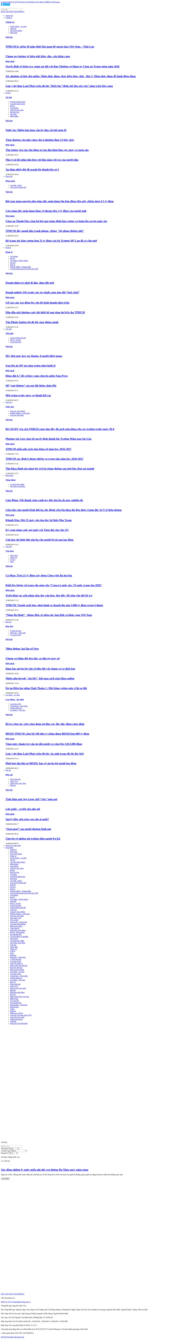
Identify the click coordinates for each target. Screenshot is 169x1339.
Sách (12, 562)
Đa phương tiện (15, 934)
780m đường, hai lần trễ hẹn (22, 648)
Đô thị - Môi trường (17, 932)
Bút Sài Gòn (14, 112)
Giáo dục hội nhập (17, 415)
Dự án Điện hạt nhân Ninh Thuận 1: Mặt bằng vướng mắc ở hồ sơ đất (46, 688)
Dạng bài (4, 1153)
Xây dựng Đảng (16, 31)
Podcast (13, 1011)
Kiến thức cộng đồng (18, 930)
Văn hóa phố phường (18, 924)
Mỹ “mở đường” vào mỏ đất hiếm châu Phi (31, 385)
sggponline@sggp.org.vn (21, 1302)
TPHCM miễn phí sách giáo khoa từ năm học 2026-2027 (38, 449)
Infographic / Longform (18, 1005)
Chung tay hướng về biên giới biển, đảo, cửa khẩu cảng (38, 56)
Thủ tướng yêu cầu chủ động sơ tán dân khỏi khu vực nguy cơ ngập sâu (47, 149)
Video (12, 1009)
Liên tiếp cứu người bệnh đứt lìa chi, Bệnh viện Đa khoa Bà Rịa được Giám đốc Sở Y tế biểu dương (64, 509)
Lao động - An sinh (13, 695)
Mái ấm (13, 785)
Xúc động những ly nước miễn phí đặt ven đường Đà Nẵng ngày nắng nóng (44, 1169)
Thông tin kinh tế (16, 1019)
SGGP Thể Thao (19, 2)
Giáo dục (9, 402)
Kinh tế (8, 248)
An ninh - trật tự (16, 185)
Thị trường (14, 256)
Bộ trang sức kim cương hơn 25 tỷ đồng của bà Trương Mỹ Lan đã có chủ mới (51, 240)
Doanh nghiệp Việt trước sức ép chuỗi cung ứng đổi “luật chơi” (42, 292)
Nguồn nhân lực (16, 708)
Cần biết (13, 1021)
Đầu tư (12, 265)
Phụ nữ (8, 770)
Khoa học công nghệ (13, 846)
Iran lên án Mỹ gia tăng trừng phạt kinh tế (31, 365)
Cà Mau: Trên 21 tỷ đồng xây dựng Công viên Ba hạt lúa (39, 575)
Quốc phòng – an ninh (18, 26)
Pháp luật (9, 176)
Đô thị (12, 106)
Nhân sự (13, 29)
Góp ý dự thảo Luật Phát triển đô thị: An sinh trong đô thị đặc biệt (45, 753)
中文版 (46, 2)
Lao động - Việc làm (17, 710)
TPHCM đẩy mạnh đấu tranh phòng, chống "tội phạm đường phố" (45, 230)
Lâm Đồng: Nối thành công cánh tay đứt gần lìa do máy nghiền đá (44, 500)
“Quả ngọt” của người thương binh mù (28, 828)
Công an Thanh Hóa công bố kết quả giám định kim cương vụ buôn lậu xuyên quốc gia (56, 221)
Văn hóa (9, 547)
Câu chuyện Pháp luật (18, 187)
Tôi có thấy (14, 920)
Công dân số (14, 928)
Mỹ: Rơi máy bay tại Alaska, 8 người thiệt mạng (34, 355)
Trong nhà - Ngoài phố (18, 922)
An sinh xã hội (15, 704)
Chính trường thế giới (18, 338)
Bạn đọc (9, 622)
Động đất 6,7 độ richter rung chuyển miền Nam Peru (37, 375)
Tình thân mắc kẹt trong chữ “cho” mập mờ (31, 799)
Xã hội (8, 93)
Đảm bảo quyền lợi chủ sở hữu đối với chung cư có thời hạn (40, 668)
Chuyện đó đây (15, 342)
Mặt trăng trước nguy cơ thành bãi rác (28, 395)
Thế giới (9, 329)
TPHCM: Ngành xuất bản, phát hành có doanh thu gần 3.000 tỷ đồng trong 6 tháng (54, 605)
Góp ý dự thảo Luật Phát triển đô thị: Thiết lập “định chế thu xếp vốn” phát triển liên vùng (59, 85)
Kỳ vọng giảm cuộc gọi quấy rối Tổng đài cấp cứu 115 (37, 529)
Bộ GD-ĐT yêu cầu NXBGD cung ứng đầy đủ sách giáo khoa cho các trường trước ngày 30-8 (60, 429)
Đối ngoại (13, 33)
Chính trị (9, 18)
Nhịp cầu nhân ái (16, 963)
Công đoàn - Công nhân (19, 706)
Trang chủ (9, 16)
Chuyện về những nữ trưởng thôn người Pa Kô (33, 838)
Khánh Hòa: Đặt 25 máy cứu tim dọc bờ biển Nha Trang (39, 520)
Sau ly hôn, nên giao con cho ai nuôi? (27, 819)
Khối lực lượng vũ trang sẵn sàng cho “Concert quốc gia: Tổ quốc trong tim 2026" (54, 585)
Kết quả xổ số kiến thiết (18, 1023)
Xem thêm (9, 848)
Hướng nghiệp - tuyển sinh (20, 413)
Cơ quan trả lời (15, 635)
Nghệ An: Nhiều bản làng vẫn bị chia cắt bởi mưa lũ (36, 130)
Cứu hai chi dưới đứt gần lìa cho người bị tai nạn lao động (39, 539)
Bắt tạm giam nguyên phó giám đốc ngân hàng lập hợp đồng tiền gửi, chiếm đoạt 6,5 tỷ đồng (60, 201)
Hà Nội (13, 994)
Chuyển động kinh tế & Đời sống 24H (24, 269)
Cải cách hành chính (17, 104)
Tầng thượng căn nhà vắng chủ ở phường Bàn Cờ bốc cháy (40, 139)
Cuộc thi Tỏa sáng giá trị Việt (21, 1015)
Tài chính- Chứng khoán (19, 261)
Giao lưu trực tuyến (17, 1017)
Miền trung (14, 999)
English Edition (6, 2)
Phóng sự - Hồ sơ (16, 1013)
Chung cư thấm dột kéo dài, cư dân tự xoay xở (33, 658)
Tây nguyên (14, 1001)
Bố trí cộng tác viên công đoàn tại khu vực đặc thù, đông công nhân (45, 723)
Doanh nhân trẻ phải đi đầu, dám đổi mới (30, 282)
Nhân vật (13, 558)
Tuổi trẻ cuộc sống (17, 110)
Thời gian (4, 1149)
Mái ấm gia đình (16, 926)
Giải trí (12, 560)
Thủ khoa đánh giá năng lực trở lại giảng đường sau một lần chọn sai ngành (50, 468)
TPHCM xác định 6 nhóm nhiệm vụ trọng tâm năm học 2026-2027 (44, 458)
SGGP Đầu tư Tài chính (34, 2)
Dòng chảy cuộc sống (18, 783)
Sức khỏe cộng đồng (17, 486)
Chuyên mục (5, 1151)
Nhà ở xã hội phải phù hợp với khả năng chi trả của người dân (42, 159)
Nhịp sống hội (15, 779)
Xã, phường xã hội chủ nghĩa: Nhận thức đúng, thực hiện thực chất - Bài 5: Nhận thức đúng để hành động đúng (71, 76)
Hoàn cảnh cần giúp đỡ (18, 966)
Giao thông (14, 108)
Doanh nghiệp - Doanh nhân (20, 267)
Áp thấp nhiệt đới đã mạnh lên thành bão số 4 (32, 169)
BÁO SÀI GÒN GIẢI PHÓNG (12, 12)
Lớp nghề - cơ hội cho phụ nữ (23, 808)
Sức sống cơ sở (15, 918)
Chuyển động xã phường (19, 937)
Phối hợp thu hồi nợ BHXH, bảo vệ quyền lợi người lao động (41, 763)
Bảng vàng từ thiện (17, 970)
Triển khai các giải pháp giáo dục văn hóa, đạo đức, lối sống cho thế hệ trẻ (49, 595)
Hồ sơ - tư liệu (15, 340)
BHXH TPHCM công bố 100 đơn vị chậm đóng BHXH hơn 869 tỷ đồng (47, 733)
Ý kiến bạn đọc (15, 631)
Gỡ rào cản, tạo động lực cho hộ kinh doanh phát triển (37, 302)
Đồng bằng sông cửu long (19, 997)
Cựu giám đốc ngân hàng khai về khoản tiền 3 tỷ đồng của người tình (46, 210)
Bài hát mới (14, 1007)
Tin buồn (13, 114)
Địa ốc (12, 259)
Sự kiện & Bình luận (17, 102)
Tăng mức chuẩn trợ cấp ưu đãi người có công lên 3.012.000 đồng (44, 743)
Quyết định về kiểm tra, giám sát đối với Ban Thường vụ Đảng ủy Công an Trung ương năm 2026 (62, 66)
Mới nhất (10, 61)
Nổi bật (9, 37)
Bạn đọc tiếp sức (16, 968)
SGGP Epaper (54, 2)
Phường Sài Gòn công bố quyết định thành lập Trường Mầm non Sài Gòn (48, 438)
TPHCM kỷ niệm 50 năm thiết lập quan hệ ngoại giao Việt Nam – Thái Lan (50, 46)
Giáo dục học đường (17, 411)
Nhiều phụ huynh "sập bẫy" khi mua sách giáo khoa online (40, 678)
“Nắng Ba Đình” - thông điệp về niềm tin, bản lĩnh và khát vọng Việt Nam (49, 614)
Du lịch (13, 263)
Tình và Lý (14, 781)
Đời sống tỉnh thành (17, 992)
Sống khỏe (9, 475)
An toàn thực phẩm (17, 484)
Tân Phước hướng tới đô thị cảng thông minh (32, 322)
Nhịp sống (14, 555)
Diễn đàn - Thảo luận (18, 633)
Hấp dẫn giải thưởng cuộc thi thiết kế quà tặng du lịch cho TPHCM (45, 312)
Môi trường (14, 116)
